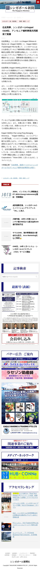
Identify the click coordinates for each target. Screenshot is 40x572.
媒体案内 (14, 553)
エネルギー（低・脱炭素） (10, 178)
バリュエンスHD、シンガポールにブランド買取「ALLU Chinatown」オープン (26, 505)
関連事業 (32, 553)
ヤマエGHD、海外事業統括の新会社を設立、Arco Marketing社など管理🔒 (25, 235)
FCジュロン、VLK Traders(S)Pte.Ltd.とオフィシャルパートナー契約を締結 (26, 525)
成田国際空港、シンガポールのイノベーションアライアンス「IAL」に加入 (25, 208)
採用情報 (7, 555)
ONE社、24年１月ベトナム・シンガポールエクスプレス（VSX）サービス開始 (25, 249)
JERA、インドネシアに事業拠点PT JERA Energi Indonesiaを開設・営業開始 (25, 194)
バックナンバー (23, 553)
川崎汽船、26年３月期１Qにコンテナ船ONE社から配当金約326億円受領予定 (26, 221)
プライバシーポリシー (24, 555)
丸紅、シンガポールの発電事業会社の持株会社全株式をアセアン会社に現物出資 (25, 515)
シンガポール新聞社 (20, 561)
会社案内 (7, 553)
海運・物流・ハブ (24, 178)
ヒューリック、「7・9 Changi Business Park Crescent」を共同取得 (25, 535)
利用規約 (14, 555)
